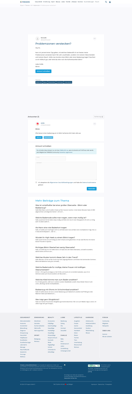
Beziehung (64, 321)
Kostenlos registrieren (66, 152)
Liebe (63, 2)
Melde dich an (64, 150)
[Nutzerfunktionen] (110, 2)
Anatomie (23, 323)
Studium (88, 328)
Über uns (106, 330)
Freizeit (76, 323)
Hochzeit (63, 328)
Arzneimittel (23, 326)
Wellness (22, 357)
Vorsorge (23, 354)
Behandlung (23, 328)
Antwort (39, 162)
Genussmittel (78, 328)
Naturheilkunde (24, 349)
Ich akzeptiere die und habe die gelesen (67, 184)
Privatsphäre (108, 384)
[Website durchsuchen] (106, 2)
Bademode (37, 5)
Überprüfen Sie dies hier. (70, 378)
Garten (76, 326)
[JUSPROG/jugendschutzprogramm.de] (94, 365)
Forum (97, 2)
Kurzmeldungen (89, 2)
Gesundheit (38, 2)
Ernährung (46, 2)
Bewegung (37, 339)
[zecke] (38, 124)
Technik (76, 338)
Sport (53, 2)
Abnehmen (37, 321)
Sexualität (63, 330)
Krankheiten (23, 340)
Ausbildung (89, 326)
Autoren (104, 334)
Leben (62, 346)
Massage (22, 347)
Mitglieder (105, 323)
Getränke (37, 323)
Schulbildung (64, 348)
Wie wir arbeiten (107, 336)
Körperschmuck (52, 338)
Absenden (91, 189)
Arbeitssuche (89, 321)
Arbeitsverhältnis (91, 323)
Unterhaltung (78, 342)
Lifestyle (74, 2)
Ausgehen (77, 321)
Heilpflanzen (23, 338)
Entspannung (24, 333)
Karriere (80, 2)
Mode (49, 342)
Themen (27, 5)
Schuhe (50, 347)
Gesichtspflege (52, 326)
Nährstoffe (37, 328)
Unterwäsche (68, 82)
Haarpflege (51, 328)
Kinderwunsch (65, 344)
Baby (62, 339)
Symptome (23, 352)
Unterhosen (60, 82)
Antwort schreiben (43, 71)
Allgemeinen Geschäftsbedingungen (61, 182)
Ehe (62, 326)
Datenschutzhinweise (89, 182)
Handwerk (77, 330)
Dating (62, 323)
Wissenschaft (78, 345)
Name (38, 157)
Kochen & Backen (39, 326)
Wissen (88, 333)
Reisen (76, 335)
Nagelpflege (51, 345)
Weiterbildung (90, 330)
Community (105, 321)
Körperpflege (51, 335)
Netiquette (105, 326)
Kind (62, 341)
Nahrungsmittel (38, 330)
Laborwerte (23, 345)
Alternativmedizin (25, 321)
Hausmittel (23, 335)
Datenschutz (101, 384)
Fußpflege (51, 323)
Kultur (76, 333)
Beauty (58, 2)
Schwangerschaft (66, 351)
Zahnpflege (51, 352)
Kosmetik (50, 340)
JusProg (90, 371)
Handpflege (51, 330)
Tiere (75, 340)
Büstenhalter (51, 82)
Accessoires (51, 321)
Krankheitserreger (25, 342)
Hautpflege (51, 333)
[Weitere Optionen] (95, 38)
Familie (68, 2)
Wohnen (76, 347)
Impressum (94, 384)
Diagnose (23, 330)
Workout (36, 341)
